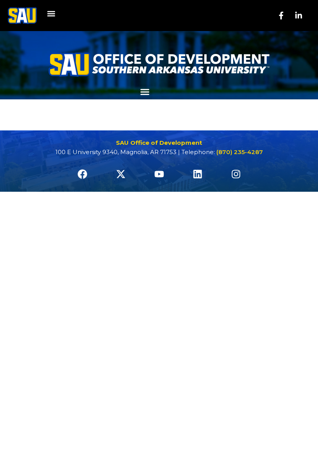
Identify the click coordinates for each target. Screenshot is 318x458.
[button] (51, 13)
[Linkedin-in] (298, 15)
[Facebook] (82, 174)
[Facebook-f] (281, 15)
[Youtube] (159, 174)
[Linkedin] (197, 174)
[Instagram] (235, 174)
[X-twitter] (120, 174)
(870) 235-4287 (239, 152)
